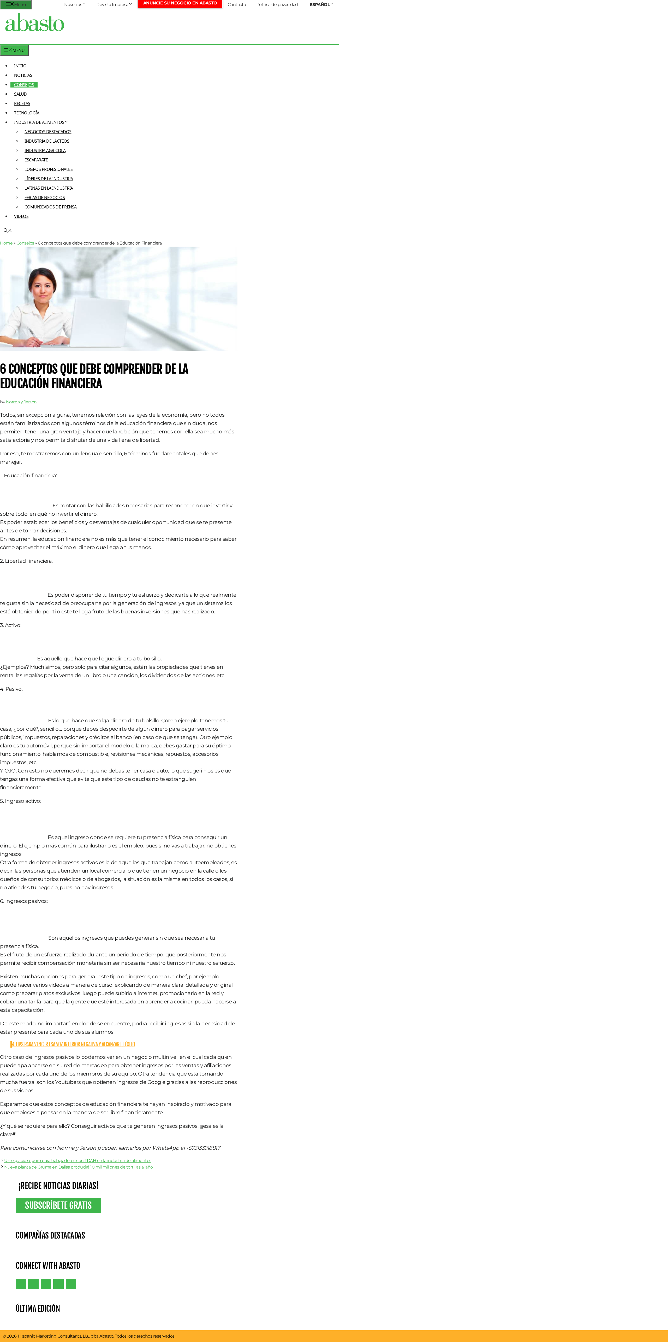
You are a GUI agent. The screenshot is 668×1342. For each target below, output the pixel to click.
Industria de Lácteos (47, 141)
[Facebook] (71, 1284)
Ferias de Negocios (45, 197)
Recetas (22, 103)
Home (6, 243)
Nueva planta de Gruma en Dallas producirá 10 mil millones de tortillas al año (78, 1167)
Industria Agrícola (45, 150)
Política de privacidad (277, 4)
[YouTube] (58, 1284)
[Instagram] (46, 1284)
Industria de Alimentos (39, 122)
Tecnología (26, 113)
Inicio (20, 66)
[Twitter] (21, 1284)
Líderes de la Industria (49, 179)
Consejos (24, 85)
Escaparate (36, 160)
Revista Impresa (112, 4)
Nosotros (73, 4)
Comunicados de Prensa (51, 207)
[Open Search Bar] (8, 231)
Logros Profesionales (49, 169)
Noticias (23, 75)
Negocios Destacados (48, 132)
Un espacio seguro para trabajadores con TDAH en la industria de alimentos (77, 1160)
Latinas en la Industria (49, 188)
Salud (20, 94)
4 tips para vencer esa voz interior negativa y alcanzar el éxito (73, 1044)
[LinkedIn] (33, 1284)
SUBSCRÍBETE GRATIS (58, 1205)
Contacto (237, 4)
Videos (21, 216)
